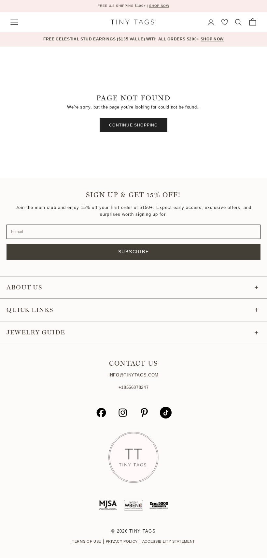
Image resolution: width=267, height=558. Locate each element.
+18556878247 (134, 387)
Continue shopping (133, 125)
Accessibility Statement (168, 541)
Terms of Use (86, 541)
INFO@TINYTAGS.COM (133, 375)
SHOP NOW (159, 5)
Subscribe (133, 251)
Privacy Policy (122, 541)
